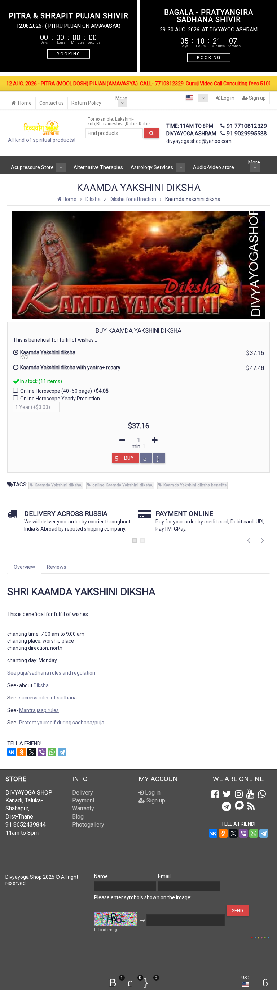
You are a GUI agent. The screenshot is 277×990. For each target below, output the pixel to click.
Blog (78, 816)
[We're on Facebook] (215, 794)
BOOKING (68, 53)
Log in (227, 98)
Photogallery (88, 824)
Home (25, 103)
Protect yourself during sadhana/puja (61, 722)
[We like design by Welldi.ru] (248, 938)
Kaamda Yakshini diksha (58, 485)
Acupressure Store (32, 167)
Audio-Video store (213, 167)
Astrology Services (152, 167)
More (121, 98)
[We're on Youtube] (250, 794)
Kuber (132, 123)
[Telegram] (62, 752)
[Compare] (146, 458)
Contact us (51, 103)
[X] (31, 752)
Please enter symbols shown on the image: (143, 897)
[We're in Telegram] (226, 806)
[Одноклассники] (21, 752)
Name (101, 876)
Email (164, 876)
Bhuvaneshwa (110, 123)
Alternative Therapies (98, 167)
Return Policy (86, 103)
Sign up (257, 98)
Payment (83, 800)
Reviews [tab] (56, 567)
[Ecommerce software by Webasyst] (260, 936)
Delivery (82, 792)
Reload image (106, 929)
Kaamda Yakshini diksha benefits (195, 485)
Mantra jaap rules (39, 710)
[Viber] (42, 752)
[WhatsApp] (52, 752)
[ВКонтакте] (11, 752)
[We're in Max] (239, 806)
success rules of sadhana (48, 698)
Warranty (83, 808)
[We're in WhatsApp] (262, 794)
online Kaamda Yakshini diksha (122, 485)
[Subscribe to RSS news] (251, 806)
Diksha (41, 685)
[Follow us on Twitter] (227, 794)
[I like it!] (159, 458)
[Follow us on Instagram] (239, 794)
